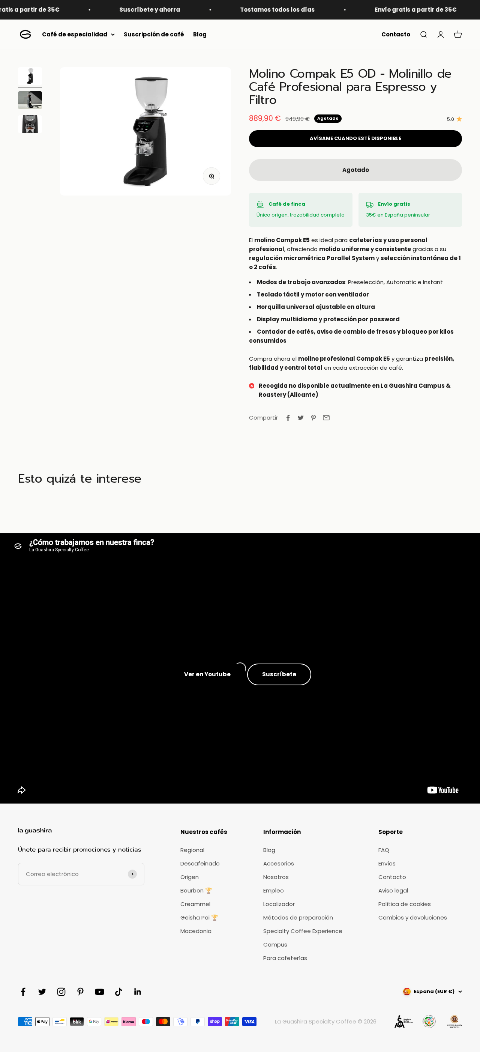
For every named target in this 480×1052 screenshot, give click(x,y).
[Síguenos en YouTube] (99, 992)
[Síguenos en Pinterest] (80, 992)
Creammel (195, 904)
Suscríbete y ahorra (131, 10)
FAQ (383, 850)
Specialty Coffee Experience (302, 931)
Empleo (273, 890)
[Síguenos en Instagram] (61, 992)
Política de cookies (404, 904)
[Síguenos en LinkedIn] (138, 992)
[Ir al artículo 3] (30, 125)
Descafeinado (200, 863)
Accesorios (278, 863)
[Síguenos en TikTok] (119, 992)
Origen (189, 877)
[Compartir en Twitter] (300, 417)
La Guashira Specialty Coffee (315, 1021)
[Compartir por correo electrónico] (326, 417)
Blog (200, 34)
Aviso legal (393, 890)
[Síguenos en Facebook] (23, 992)
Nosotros (276, 877)
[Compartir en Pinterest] (313, 417)
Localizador (279, 904)
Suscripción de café (154, 34)
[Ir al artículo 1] (30, 77)
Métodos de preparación (298, 917)
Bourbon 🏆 (196, 890)
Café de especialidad (74, 34)
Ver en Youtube (207, 674)
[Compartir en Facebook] (288, 417)
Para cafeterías (285, 958)
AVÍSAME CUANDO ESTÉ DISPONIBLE (355, 138)
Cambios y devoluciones (412, 917)
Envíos (387, 863)
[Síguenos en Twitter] (42, 992)
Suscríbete (279, 674)
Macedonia (196, 931)
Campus (275, 944)
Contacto (395, 34)
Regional (192, 850)
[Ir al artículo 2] (30, 101)
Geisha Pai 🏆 (199, 917)
